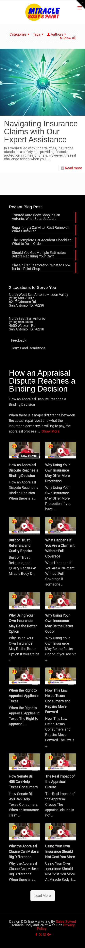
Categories (18, 34)
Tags (37, 34)
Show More (51, 431)
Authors (57, 34)
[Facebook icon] (36, 934)
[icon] (48, 934)
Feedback (18, 340)
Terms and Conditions (28, 348)
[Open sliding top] (80, 4)
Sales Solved (66, 921)
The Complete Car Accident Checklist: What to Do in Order (42, 242)
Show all (69, 38)
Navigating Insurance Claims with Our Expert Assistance (41, 131)
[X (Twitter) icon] (40, 934)
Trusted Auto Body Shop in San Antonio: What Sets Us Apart (36, 217)
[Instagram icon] (44, 934)
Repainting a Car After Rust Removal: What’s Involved (40, 229)
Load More (42, 895)
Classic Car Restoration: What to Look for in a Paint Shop (41, 267)
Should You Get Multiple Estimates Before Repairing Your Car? (39, 254)
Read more (73, 168)
